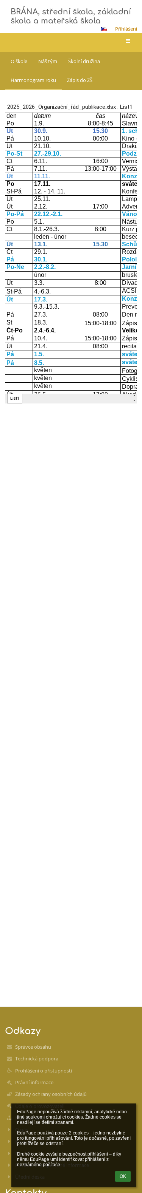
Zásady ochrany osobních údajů (51, 1094)
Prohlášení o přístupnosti (43, 1070)
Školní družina (84, 61)
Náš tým (47, 61)
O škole (19, 61)
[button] (104, 28)
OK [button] (123, 1176)
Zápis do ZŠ (79, 80)
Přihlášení (126, 28)
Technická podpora (36, 1058)
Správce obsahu (33, 1046)
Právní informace (34, 1082)
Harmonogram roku (33, 80)
